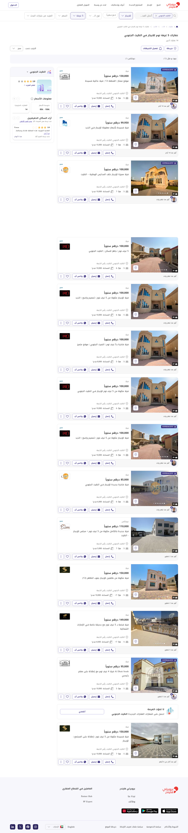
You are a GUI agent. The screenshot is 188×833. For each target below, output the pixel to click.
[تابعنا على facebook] (28, 826)
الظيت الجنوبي (164, 15)
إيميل (93, 106)
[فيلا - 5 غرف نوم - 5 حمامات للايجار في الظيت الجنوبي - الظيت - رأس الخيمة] (117, 352)
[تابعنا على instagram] (35, 826)
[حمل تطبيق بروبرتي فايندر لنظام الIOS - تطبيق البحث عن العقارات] (169, 810)
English (71, 827)
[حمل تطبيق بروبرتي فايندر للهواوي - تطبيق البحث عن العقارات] (130, 810)
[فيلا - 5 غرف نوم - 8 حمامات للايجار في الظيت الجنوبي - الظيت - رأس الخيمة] (117, 585)
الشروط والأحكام (171, 827)
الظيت (163, 26)
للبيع (159, 5)
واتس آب (78, 106)
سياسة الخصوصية (153, 827)
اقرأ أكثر (47, 133)
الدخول (13, 5)
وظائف (131, 802)
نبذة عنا (131, 796)
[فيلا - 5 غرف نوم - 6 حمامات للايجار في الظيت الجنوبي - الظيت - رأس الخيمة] (117, 88)
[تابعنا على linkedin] (12, 826)
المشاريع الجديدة (135, 5)
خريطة (170, 48)
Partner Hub (86, 796)
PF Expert (87, 802)
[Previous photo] (133, 85)
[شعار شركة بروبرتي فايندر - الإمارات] (173, 5)
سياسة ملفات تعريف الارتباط (131, 827)
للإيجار (149, 5)
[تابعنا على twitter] (20, 826)
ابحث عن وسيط (100, 5)
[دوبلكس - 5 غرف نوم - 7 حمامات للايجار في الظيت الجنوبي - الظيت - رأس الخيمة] (117, 539)
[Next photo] (175, 85)
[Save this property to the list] (67, 106)
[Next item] (14, 98)
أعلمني (82, 711)
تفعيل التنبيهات (150, 48)
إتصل (107, 106)
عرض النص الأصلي (26, 121)
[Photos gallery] (154, 84)
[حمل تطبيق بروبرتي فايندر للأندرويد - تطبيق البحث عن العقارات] (149, 810)
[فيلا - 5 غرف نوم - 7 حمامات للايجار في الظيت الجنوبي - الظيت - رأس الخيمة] (117, 135)
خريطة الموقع (110, 827)
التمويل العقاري (83, 5)
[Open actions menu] (61, 106)
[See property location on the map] (135, 97)
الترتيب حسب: (30, 48)
